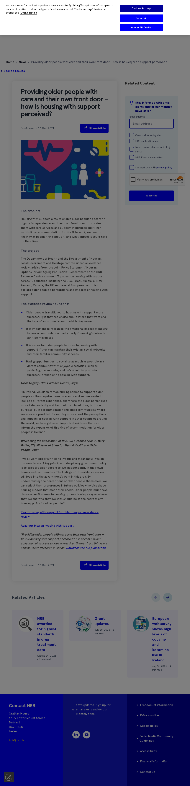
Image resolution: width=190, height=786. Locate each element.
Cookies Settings (141, 8)
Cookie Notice (29, 12)
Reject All (141, 18)
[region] (95, 17)
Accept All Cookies (141, 27)
